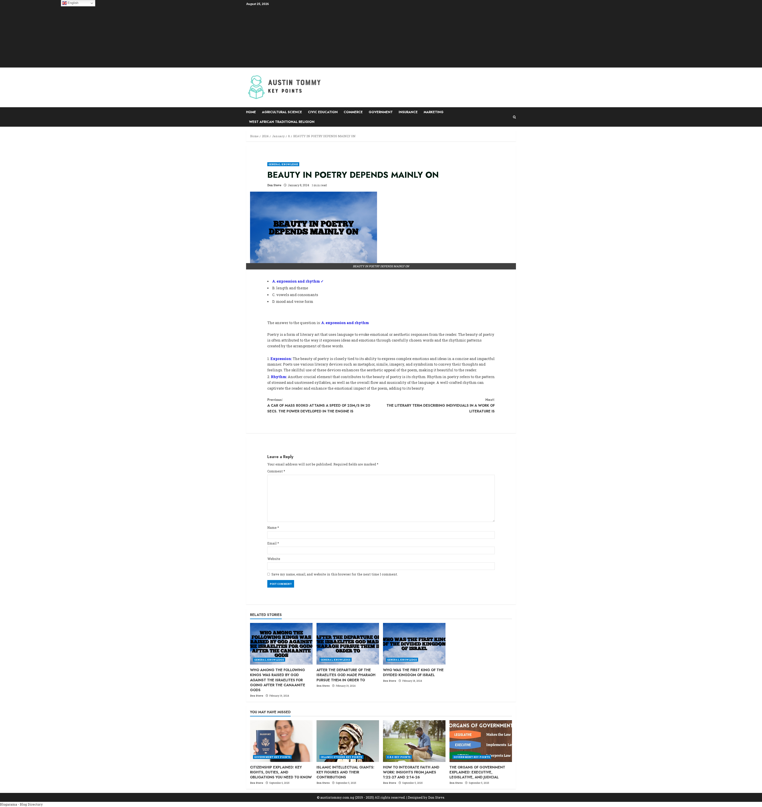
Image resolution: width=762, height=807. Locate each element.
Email (273, 543)
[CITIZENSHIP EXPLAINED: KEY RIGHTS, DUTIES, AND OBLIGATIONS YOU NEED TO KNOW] (281, 741)
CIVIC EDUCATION (323, 112)
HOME (251, 112)
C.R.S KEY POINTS (399, 757)
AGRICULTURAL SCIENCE (282, 112)
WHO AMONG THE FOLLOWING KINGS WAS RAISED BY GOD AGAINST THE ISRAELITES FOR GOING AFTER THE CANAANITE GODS (277, 680)
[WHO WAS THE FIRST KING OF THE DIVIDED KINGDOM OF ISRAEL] (414, 644)
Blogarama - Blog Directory (21, 804)
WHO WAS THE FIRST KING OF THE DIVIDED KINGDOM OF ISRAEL (413, 672)
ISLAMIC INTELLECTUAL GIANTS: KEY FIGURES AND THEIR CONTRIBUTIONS (345, 772)
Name (273, 527)
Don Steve (274, 185)
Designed (415, 797)
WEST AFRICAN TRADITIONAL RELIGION (282, 122)
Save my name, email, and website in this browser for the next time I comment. (334, 574)
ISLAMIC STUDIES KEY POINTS (341, 757)
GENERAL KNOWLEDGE (283, 164)
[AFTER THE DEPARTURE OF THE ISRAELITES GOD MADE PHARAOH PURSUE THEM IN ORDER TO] (348, 644)
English (72, 3)
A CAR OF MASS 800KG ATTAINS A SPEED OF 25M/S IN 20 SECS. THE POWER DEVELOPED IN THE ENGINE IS (318, 405)
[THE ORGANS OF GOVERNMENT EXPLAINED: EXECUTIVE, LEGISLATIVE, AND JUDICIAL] (480, 741)
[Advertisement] (381, 37)
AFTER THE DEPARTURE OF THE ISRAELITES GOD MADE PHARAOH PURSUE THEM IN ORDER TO (346, 674)
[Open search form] (514, 117)
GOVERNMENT (381, 112)
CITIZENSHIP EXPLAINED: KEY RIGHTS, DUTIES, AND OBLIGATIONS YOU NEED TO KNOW (281, 772)
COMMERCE (353, 112)
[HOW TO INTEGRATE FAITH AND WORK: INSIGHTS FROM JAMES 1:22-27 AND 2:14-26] (414, 741)
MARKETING (434, 112)
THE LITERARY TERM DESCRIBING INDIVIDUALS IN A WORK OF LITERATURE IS (441, 405)
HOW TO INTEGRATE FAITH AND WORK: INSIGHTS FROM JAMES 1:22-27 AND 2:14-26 (411, 772)
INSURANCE (408, 112)
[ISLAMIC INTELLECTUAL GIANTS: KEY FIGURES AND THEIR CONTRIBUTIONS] (348, 741)
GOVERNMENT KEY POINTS (272, 757)
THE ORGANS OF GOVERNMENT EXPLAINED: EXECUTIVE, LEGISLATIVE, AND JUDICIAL (477, 772)
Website (273, 559)
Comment (276, 471)
